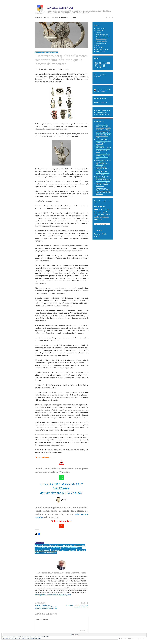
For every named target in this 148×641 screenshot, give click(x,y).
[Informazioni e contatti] (106, 16)
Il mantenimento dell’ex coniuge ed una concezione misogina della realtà (103, 163)
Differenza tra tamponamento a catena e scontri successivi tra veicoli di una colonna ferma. (103, 149)
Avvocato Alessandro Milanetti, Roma (46, 52)
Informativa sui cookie (35, 638)
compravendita (80, 545)
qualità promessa (53, 547)
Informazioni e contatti (103, 110)
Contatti (73, 17)
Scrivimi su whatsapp (42, 17)
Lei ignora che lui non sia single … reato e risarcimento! (102, 184)
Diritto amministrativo (103, 37)
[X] (100, 67)
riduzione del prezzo (43, 550)
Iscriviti (99, 230)
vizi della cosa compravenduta (46, 552)
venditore (82, 550)
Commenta (82, 630)
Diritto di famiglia (101, 41)
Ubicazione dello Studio (60, 17)
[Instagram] (104, 67)
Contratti (40, 542)
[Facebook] (96, 63)
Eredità (98, 45)
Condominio (100, 30)
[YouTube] (108, 63)
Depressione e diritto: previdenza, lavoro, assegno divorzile (77, 605)
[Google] (104, 63)
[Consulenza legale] (109, 16)
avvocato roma (56, 545)
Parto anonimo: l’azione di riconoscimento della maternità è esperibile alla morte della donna (46, 605)
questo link (65, 521)
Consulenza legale (101, 112)
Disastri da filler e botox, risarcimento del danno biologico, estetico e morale (103, 135)
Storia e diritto (100, 51)
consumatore (41, 547)
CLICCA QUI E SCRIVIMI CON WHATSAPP (61, 486)
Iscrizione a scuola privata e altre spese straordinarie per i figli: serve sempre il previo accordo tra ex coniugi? (103, 128)
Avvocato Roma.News (60, 7)
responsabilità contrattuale (72, 547)
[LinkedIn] (100, 63)
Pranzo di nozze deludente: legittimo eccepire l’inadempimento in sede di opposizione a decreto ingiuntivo (102, 170)
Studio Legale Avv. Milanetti (100, 75)
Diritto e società (101, 43)
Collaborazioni (100, 28)
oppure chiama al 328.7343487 (61, 493)
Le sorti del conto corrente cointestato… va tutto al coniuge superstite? (103, 142)
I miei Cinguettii (100, 102)
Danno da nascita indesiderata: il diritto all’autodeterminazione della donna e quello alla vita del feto (103, 191)
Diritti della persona (102, 34)
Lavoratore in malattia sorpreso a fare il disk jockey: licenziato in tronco (103, 156)
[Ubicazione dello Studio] (112, 16)
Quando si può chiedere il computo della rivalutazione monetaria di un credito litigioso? (103, 179)
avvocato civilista (42, 545)
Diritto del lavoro (101, 39)
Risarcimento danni (59, 550)
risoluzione (72, 550)
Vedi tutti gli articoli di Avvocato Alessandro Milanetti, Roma (53, 595)
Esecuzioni (99, 47)
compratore (68, 545)
